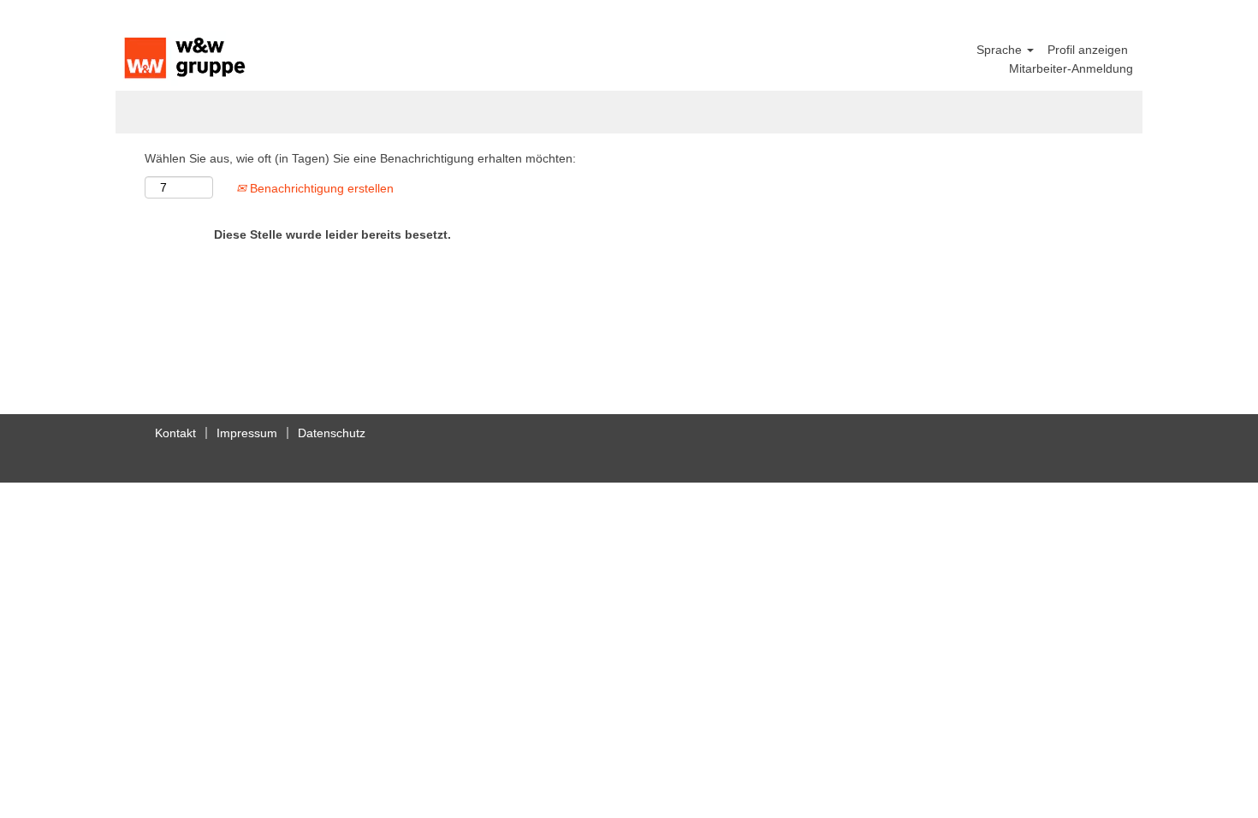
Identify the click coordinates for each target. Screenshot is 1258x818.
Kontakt (175, 433)
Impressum (247, 433)
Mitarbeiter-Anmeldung (1071, 68)
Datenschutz (331, 433)
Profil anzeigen (1087, 49)
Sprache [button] (1000, 49)
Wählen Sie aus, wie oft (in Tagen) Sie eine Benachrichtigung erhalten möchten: (360, 158)
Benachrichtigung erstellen (320, 188)
